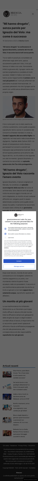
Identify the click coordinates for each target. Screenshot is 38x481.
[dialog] (19, 240)
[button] (19, 237)
